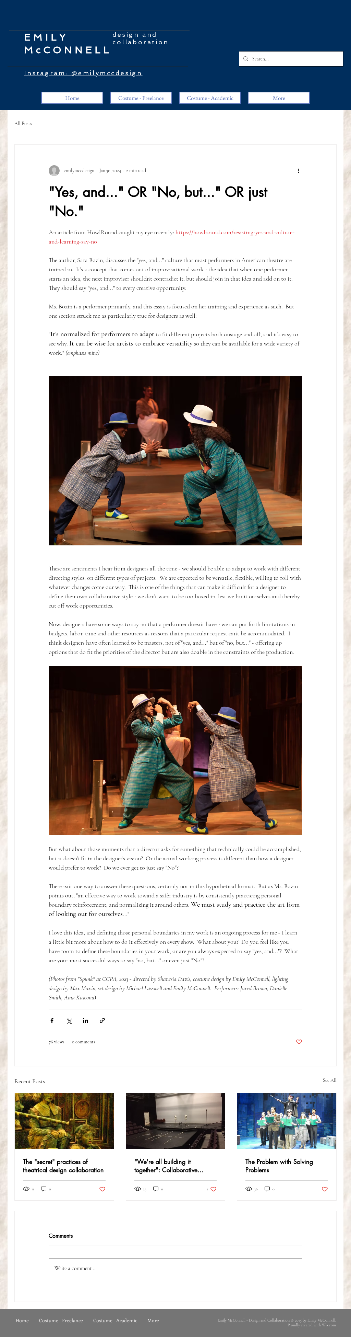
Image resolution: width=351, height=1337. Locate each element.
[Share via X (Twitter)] (68, 1020)
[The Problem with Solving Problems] (286, 1121)
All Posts (23, 123)
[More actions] (298, 171)
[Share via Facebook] (52, 1020)
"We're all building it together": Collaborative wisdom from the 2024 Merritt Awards (174, 1165)
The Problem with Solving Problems (279, 1165)
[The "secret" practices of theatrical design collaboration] (64, 1121)
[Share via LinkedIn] (85, 1020)
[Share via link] (102, 1020)
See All (330, 1080)
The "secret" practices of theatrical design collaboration (63, 1165)
